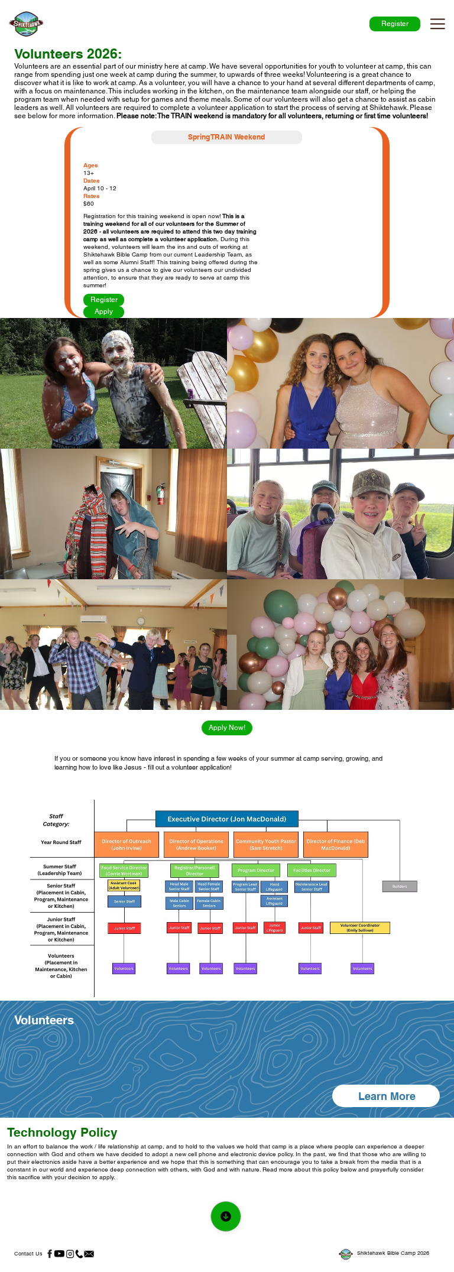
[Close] (225, 1216)
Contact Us (28, 1253)
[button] (386, 1096)
